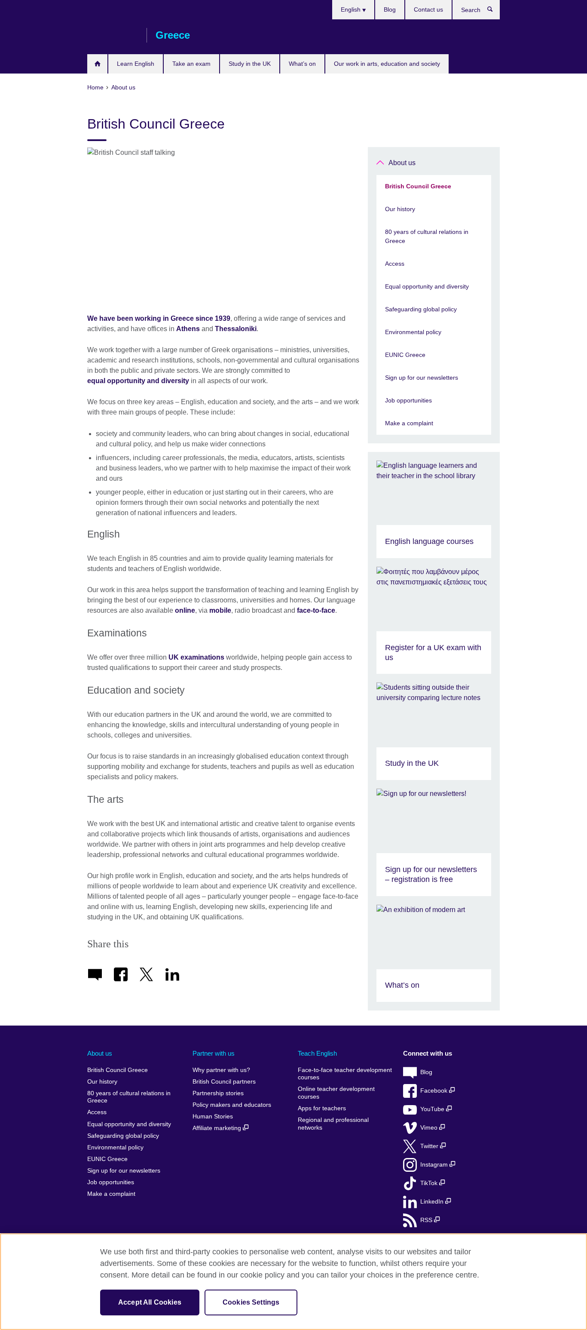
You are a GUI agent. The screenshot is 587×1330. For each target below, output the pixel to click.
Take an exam (191, 63)
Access (394, 263)
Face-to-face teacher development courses (345, 1074)
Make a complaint (409, 423)
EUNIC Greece (405, 354)
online (185, 610)
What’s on (302, 63)
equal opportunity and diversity (138, 380)
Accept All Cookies (149, 1302)
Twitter (430, 1146)
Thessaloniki (236, 328)
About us (402, 162)
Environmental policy (413, 332)
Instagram (434, 1164)
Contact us (428, 9)
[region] (293, 1281)
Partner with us (214, 1053)
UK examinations (196, 657)
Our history (400, 209)
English (351, 9)
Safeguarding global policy (421, 309)
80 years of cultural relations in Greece (426, 236)
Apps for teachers (322, 1108)
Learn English (135, 63)
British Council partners (224, 1081)
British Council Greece (112, 35)
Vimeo (429, 1127)
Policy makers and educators (232, 1105)
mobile (220, 610)
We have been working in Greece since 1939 (158, 318)
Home (97, 64)
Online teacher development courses (336, 1093)
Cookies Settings (251, 1302)
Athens (188, 328)
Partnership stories (218, 1093)
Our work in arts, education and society (387, 63)
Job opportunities (408, 400)
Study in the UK (250, 63)
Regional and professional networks (333, 1124)
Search (494, 11)
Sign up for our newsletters (421, 377)
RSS (427, 1220)
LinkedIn (432, 1201)
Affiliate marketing (218, 1128)
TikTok (429, 1183)
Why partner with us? (221, 1070)
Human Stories (213, 1116)
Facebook (434, 1090)
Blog (390, 9)
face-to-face (316, 610)
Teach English (317, 1053)
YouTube (433, 1109)
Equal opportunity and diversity (427, 286)
